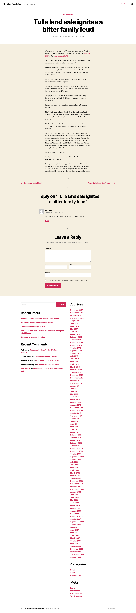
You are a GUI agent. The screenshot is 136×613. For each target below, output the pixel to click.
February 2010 (76, 443)
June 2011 (74, 424)
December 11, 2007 (68, 36)
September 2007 (77, 522)
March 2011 (74, 432)
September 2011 (76, 416)
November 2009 (76, 451)
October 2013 (75, 348)
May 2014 (74, 329)
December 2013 (76, 343)
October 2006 (75, 541)
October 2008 (75, 487)
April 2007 (74, 535)
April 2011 (74, 429)
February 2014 (76, 337)
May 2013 (74, 362)
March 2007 (75, 538)
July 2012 (74, 389)
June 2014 (74, 326)
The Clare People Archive (14, 4)
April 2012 (74, 397)
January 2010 (75, 446)
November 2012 (76, 378)
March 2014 (75, 334)
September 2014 (77, 318)
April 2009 (74, 470)
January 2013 (75, 372)
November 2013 (76, 345)
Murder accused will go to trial (33, 327)
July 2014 (74, 324)
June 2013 (74, 359)
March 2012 (75, 400)
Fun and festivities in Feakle (46, 356)
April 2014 (74, 332)
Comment (48, 248)
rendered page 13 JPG (60, 56)
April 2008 (74, 503)
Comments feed (76, 593)
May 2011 (74, 427)
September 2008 (77, 489)
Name (47, 264)
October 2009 (75, 454)
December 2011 (76, 408)
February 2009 (76, 476)
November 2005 (76, 549)
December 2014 (76, 310)
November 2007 (76, 516)
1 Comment (82, 36)
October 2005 (75, 552)
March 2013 (75, 367)
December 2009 (76, 449)
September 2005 (77, 554)
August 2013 (75, 353)
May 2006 (74, 544)
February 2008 (76, 508)
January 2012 (75, 405)
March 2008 (75, 506)
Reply (47, 220)
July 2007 (74, 527)
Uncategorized (68, 15)
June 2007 (74, 530)
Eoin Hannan (25, 369)
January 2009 (75, 478)
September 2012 (77, 383)
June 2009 (74, 465)
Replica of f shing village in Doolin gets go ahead (40, 318)
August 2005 (75, 557)
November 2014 (76, 313)
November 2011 (76, 410)
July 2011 (74, 421)
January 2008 (75, 511)
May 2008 (74, 500)
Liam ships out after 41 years (47, 360)
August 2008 (75, 492)
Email (71, 264)
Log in (72, 588)
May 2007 (74, 533)
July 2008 (74, 495)
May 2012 (74, 394)
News (72, 570)
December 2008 (76, 481)
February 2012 (76, 402)
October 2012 (75, 381)
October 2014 (75, 315)
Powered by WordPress (53, 608)
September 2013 (77, 351)
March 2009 (75, 473)
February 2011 (76, 435)
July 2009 (74, 462)
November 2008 (76, 484)
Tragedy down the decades (48, 365)
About (123, 4)
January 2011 (75, 438)
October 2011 (75, 413)
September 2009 (77, 457)
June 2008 (74, 497)
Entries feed (75, 591)
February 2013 (76, 370)
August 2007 (75, 525)
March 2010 (75, 440)
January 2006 (75, 546)
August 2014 (75, 321)
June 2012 (74, 391)
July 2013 (74, 356)
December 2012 (76, 375)
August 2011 (75, 419)
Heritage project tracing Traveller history (37, 323)
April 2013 (74, 364)
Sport (72, 573)
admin (56, 36)
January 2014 (75, 340)
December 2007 (76, 514)
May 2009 (74, 467)
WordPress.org (76, 596)
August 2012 (75, 386)
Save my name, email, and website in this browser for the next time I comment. (67, 280)
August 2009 (75, 459)
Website (47, 272)
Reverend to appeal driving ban (33, 337)
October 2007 (75, 519)
